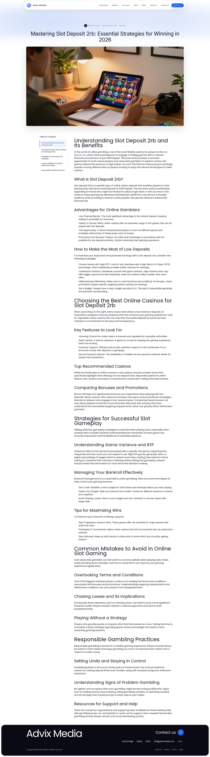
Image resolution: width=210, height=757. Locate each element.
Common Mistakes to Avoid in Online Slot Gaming (52, 164)
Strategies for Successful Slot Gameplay (52, 157)
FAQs (148, 741)
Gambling (122, 25)
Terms (174, 749)
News (139, 741)
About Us (158, 749)
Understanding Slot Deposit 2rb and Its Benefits (52, 144)
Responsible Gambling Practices (53, 170)
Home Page (127, 741)
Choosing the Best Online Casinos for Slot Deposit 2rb (53, 151)
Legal (181, 749)
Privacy (167, 749)
